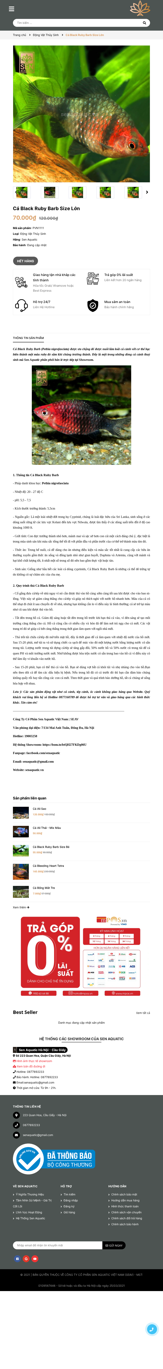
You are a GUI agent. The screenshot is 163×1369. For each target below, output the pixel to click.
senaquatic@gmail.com (38, 1135)
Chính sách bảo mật (124, 1194)
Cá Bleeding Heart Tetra (48, 865)
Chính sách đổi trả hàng (126, 1218)
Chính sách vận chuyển (126, 1212)
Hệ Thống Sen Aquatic (30, 1218)
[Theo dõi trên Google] (26, 1258)
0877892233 (31, 1125)
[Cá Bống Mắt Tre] (21, 891)
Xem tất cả (143, 1013)
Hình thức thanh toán (125, 1206)
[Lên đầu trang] (152, 1315)
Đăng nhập (71, 1200)
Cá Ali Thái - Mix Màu (47, 827)
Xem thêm (20, 907)
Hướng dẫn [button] (117, 1186)
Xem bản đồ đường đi (30, 1066)
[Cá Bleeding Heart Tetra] (21, 871)
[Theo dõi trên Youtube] (34, 1258)
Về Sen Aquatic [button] (25, 1186)
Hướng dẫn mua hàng (125, 1200)
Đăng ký (69, 1206)
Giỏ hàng (69, 1212)
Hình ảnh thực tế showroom (34, 1061)
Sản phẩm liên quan (29, 798)
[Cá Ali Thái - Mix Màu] (21, 831)
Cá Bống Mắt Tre (44, 887)
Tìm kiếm (69, 1194)
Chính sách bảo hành (125, 1224)
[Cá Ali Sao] (21, 812)
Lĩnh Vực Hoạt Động (29, 1212)
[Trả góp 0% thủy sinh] (81, 955)
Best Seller (25, 1012)
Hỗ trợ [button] (66, 1186)
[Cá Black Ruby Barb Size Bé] (21, 850)
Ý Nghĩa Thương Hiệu (30, 1194)
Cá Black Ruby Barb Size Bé (51, 847)
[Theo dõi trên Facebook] (17, 1258)
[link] (65, 744)
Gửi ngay (115, 1245)
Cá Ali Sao (39, 808)
